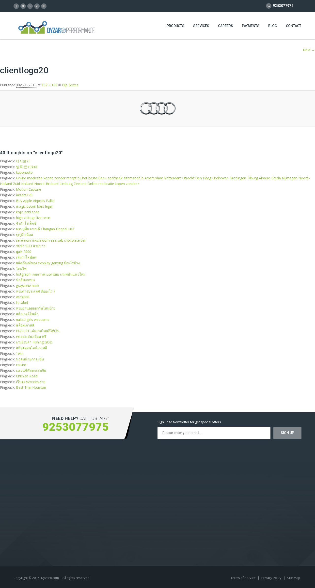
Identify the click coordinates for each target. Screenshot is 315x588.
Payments (250, 26)
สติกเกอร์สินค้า (27, 313)
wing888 (22, 296)
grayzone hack (27, 285)
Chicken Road (27, 376)
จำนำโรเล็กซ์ (26, 223)
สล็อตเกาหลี (25, 325)
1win (19, 353)
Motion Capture (28, 189)
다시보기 (23, 161)
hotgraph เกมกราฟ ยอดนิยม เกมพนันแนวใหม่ (50, 274)
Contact (293, 26)
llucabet (22, 302)
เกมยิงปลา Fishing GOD (34, 342)
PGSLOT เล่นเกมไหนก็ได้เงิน (38, 330)
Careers (225, 26)
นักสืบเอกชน (25, 280)
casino (21, 364)
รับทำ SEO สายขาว (31, 246)
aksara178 (24, 195)
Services (201, 26)
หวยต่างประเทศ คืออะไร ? (35, 291)
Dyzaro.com (50, 577)
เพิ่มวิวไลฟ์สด (26, 257)
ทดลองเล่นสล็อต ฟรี (31, 336)
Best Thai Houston (31, 387)
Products (175, 26)
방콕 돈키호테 (27, 166)
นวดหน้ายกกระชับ (30, 359)
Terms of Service (243, 577)
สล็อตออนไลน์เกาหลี (31, 347)
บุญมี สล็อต (24, 234)
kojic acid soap (28, 212)
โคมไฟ (21, 268)
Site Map (293, 577)
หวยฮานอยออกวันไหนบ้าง (35, 308)
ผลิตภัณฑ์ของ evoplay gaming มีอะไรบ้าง (48, 263)
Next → (309, 49)
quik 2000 (23, 251)
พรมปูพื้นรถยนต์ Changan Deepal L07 (45, 229)
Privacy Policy (271, 577)
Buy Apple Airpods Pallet (35, 200)
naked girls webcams (32, 319)
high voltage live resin (33, 217)
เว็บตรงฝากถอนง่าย (30, 381)
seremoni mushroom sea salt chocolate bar (51, 240)
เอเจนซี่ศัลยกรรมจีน (31, 370)
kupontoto (24, 172)
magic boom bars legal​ (34, 206)
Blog (272, 26)
